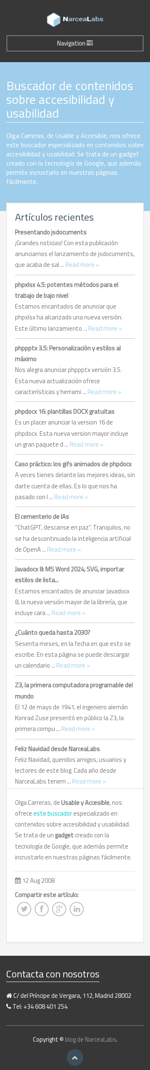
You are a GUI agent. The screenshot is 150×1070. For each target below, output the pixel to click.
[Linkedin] (76, 911)
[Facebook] (41, 911)
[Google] (59, 911)
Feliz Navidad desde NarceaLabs (57, 749)
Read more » (82, 264)
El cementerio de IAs (42, 516)
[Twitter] (24, 911)
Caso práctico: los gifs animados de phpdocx (73, 464)
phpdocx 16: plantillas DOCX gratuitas (65, 411)
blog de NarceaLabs (90, 1039)
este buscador (52, 813)
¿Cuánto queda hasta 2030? (52, 632)
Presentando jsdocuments (51, 232)
